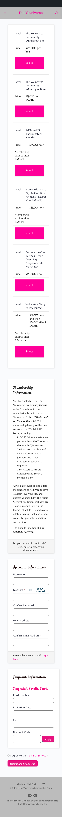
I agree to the (29, 755)
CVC (15, 720)
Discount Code (21, 732)
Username (19, 574)
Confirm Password (24, 605)
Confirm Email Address (27, 635)
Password (19, 589)
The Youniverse (31, 13)
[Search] (56, 13)
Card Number (21, 695)
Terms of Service (36, 755)
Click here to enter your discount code (31, 548)
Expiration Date (22, 707)
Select (29, 63)
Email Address (22, 620)
